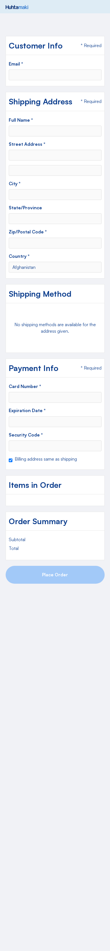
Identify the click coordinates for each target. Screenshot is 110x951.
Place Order (55, 574)
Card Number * (25, 386)
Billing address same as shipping (46, 459)
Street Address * (27, 144)
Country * (19, 256)
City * (15, 183)
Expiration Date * (27, 410)
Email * (16, 64)
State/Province (25, 207)
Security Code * (26, 435)
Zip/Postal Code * (28, 232)
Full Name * (21, 120)
